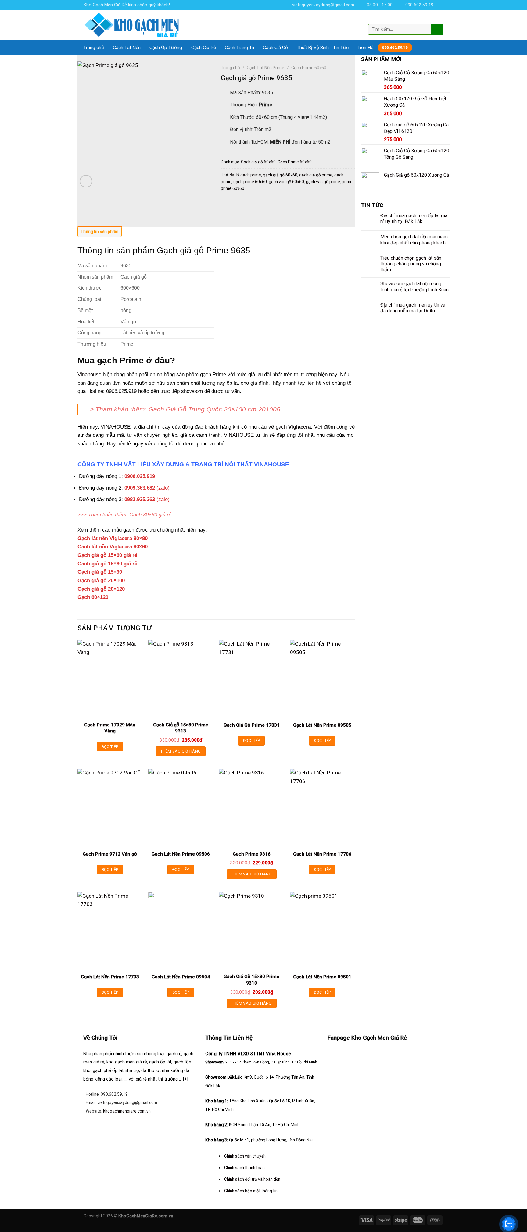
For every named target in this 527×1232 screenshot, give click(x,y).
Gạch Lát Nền (127, 47)
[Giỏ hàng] (438, 19)
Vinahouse (89, 374)
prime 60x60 (232, 188)
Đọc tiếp (110, 746)
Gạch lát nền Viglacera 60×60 (112, 546)
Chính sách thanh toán (244, 1167)
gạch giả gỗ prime (315, 175)
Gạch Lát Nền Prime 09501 (322, 977)
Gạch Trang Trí (239, 47)
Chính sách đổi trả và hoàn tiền (252, 1179)
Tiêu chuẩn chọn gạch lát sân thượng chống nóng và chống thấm (410, 263)
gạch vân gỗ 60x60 (286, 181)
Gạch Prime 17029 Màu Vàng (109, 728)
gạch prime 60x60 (250, 181)
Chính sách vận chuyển (245, 1156)
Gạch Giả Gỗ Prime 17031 (252, 725)
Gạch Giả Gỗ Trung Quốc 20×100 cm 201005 (214, 409)
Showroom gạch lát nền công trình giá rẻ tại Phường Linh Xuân (414, 286)
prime (347, 181)
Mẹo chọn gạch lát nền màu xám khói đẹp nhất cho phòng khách (414, 239)
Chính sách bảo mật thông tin (251, 1190)
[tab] (99, 233)
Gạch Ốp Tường (165, 47)
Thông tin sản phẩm (99, 231)
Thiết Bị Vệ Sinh (313, 47)
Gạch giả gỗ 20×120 (101, 589)
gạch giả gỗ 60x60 (280, 175)
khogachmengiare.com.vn (127, 1111)
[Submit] (436, 29)
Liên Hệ (365, 47)
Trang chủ (94, 47)
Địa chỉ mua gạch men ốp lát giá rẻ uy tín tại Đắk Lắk (413, 218)
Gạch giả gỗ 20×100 (101, 580)
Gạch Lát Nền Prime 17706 (322, 854)
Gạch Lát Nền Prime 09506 (181, 854)
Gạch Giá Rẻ (203, 47)
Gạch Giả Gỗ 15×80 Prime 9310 (251, 979)
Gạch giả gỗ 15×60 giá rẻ (107, 555)
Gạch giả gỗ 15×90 (99, 572)
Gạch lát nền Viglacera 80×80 (112, 538)
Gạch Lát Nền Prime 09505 (322, 725)
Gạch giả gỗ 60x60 (258, 161)
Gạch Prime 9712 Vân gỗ (110, 854)
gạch (293, 427)
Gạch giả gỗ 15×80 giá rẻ (107, 564)
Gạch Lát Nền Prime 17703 (110, 977)
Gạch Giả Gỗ (275, 47)
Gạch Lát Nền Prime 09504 (181, 977)
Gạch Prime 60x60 (308, 67)
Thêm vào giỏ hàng (180, 751)
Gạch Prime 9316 (252, 854)
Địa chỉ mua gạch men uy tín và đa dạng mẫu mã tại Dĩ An (412, 308)
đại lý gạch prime (245, 175)
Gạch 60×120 (92, 597)
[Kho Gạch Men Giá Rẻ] (132, 25)
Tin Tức (341, 47)
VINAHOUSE (239, 435)
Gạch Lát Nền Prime (265, 67)
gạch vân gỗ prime (323, 181)
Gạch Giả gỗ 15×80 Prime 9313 (180, 728)
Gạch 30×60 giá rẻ (150, 514)
